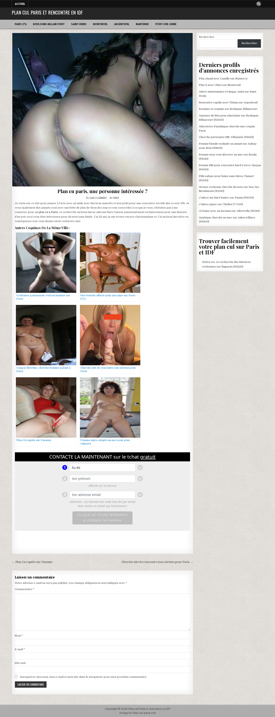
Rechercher (206, 36)
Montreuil (100, 24)
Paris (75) (21, 24)
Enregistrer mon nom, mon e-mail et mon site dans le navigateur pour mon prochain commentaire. (83, 676)
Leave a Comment (98, 198)
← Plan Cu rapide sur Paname (32, 562)
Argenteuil (121, 24)
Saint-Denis (79, 24)
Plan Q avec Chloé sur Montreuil (220, 84)
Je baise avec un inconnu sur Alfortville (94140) (229, 210)
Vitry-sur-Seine (165, 24)
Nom (19, 635)
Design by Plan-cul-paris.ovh (137, 713)
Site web (20, 663)
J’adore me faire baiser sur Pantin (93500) (226, 197)
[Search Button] (258, 3)
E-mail (20, 649)
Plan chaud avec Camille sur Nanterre (223, 78)
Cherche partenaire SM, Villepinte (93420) (226, 137)
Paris (116, 198)
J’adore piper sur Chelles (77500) (221, 204)
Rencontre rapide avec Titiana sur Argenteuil (228, 102)
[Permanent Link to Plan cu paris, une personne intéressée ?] (102, 109)
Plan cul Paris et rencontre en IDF (47, 12)
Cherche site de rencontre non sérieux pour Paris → (157, 562)
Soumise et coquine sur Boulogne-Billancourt (228, 108)
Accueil (20, 3)
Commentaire (24, 589)
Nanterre (142, 24)
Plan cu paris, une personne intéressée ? (102, 191)
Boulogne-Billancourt (49, 24)
